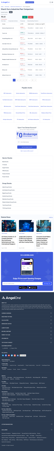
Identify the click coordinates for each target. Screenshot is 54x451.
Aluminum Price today (17, 404)
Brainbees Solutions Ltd (8, 54)
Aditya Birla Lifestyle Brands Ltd (10, 49)
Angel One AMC (5, 361)
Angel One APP (5, 365)
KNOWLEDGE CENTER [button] (6, 323)
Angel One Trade (13, 365)
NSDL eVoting (19, 439)
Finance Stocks (6, 173)
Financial (22, 21)
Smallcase (9, 369)
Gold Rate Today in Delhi (20, 393)
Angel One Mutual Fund (7, 410)
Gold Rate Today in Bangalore (23, 394)
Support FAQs (14, 348)
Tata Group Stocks (6, 205)
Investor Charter (32, 437)
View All (51, 217)
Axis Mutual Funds (27, 410)
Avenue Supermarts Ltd (8, 28)
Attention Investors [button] (7, 424)
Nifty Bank (9, 377)
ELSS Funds (5, 416)
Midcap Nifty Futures (24, 383)
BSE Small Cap (5, 379)
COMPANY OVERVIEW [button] (6, 313)
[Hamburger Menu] (52, 2)
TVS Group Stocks (6, 208)
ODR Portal (26, 439)
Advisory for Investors (41, 437)
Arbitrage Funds (28, 416)
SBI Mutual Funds (17, 410)
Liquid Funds (12, 416)
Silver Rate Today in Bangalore (23, 399)
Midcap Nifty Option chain (29, 387)
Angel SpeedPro (21, 365)
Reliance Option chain (41, 387)
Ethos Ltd (4, 69)
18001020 (6, 348)
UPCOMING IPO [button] (5, 338)
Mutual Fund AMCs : (7, 409)
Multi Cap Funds (5, 417)
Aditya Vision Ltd (6, 75)
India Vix (12, 379)
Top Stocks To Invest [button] (7, 342)
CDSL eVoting (12, 439)
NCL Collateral (5, 439)
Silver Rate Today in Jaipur (8, 400)
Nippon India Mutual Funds (8, 412)
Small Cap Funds (19, 416)
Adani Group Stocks (7, 187)
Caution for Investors (6, 441)
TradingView (24, 369)
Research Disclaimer (6, 433)
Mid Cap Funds (42, 416)
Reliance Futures (34, 383)
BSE (11, 12)
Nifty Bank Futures (14, 383)
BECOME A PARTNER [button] (6, 331)
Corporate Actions (13, 21)
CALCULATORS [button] (5, 320)
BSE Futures (42, 383)
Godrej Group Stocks (7, 196)
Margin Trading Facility (30, 365)
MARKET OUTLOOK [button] (6, 334)
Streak (14, 369)
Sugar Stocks (5, 167)
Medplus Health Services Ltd (9, 59)
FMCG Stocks (5, 170)
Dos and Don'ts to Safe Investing (29, 433)
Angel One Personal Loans (21, 437)
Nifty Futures (5, 383)
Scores (38, 433)
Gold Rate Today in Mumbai (8, 393)
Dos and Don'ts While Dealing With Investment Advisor (13, 435)
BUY (25, 17)
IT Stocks (4, 164)
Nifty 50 (4, 377)
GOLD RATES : (5, 391)
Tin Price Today (5, 406)
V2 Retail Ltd (5, 64)
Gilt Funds (35, 416)
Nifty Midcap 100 (36, 377)
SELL (31, 17)
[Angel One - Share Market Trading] (5, 2)
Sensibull (4, 369)
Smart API (38, 365)
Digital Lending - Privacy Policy (8, 437)
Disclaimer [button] (4, 429)
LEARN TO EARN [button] (5, 327)
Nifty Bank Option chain (17, 387)
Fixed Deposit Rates (46, 365)
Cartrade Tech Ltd (6, 43)
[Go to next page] (35, 80)
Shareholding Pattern (32, 21)
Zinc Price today (27, 404)
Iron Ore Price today (46, 404)
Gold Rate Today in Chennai (33, 393)
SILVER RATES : (5, 397)
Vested (18, 369)
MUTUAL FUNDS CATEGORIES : (8, 414)
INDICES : (4, 375)
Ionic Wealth (12, 361)
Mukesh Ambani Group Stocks (9, 202)
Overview (3, 21)
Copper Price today (6, 404)
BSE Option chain (6, 389)
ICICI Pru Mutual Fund (46, 410)
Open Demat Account (29, 2)
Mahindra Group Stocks (7, 199)
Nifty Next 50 (28, 377)
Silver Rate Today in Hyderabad (9, 399)
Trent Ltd (4, 33)
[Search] (50, 2)
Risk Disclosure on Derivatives (36, 439)
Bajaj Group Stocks (6, 193)
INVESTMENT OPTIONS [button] (7, 316)
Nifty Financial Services (19, 377)
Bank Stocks (5, 161)
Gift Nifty (17, 379)
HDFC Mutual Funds (36, 410)
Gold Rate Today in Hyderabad (8, 394)
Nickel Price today (36, 404)
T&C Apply (32, 435)
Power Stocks (5, 176)
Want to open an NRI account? (27, 150)
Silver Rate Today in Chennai (38, 399)
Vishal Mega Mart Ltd (7, 38)
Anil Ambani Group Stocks (8, 190)
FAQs (27, 435)
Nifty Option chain (6, 387)
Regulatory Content (16, 433)
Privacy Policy (38, 435)
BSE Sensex (44, 377)
